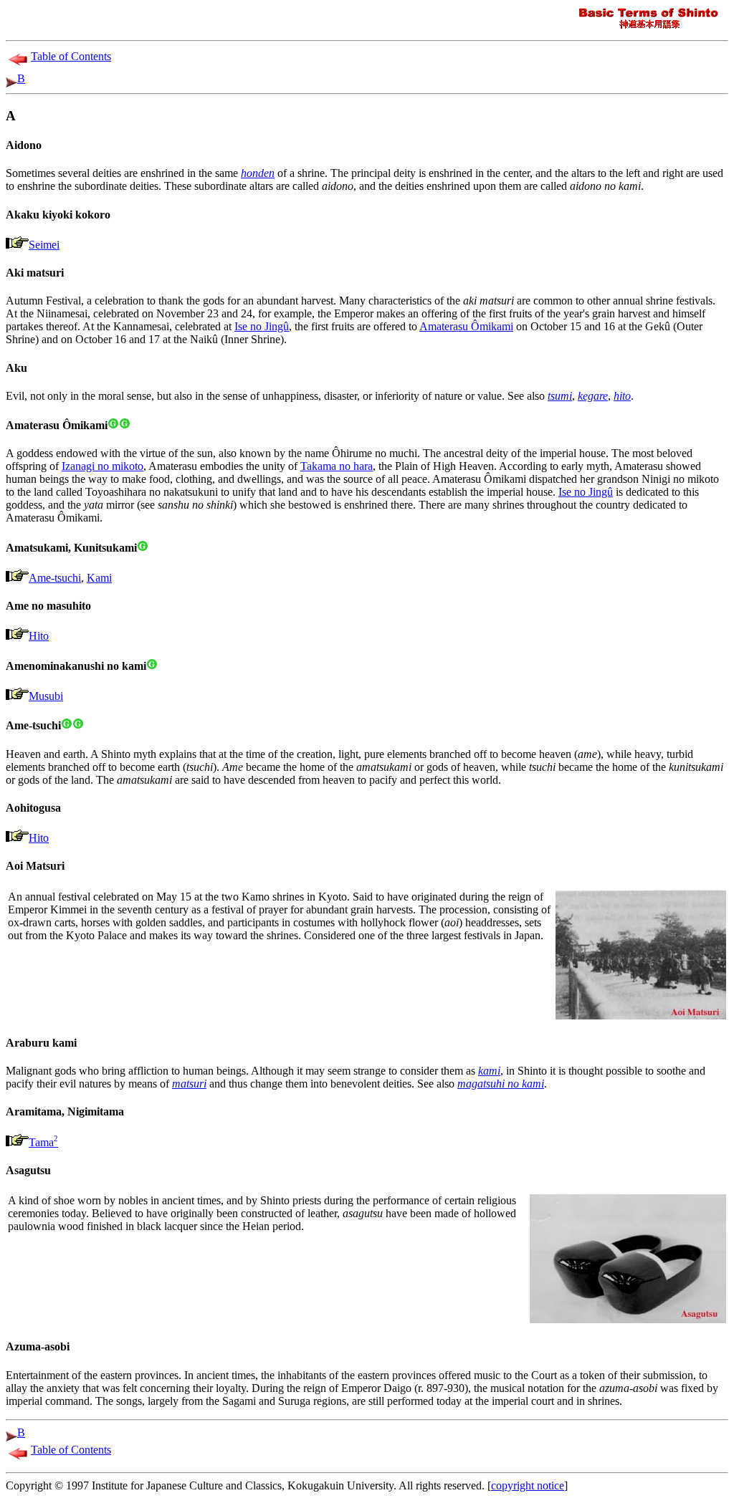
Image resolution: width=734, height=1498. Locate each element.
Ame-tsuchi (55, 578)
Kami (99, 578)
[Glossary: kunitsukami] (142, 548)
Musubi (46, 696)
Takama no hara (336, 466)
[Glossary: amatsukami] (78, 725)
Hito (39, 636)
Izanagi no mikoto (102, 466)
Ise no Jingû (261, 326)
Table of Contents (71, 56)
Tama (43, 1142)
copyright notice (527, 1485)
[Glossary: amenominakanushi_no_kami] (152, 666)
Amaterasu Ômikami (466, 326)
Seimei (44, 245)
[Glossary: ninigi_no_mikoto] (124, 425)
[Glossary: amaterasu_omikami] (113, 425)
